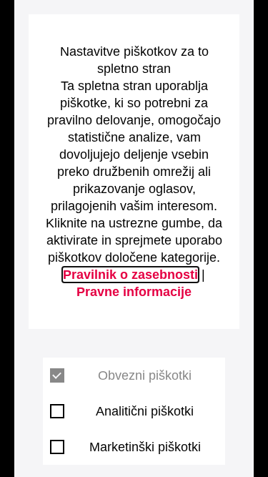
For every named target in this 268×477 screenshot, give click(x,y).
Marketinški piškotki (145, 447)
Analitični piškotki (145, 411)
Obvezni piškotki (145, 375)
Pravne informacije (134, 292)
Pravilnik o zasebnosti (130, 274)
